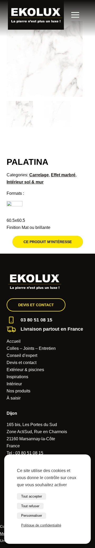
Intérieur (14, 384)
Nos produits (18, 391)
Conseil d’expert (22, 355)
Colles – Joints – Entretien (31, 348)
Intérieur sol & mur (25, 182)
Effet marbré (63, 175)
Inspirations (17, 377)
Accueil (14, 341)
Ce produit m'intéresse (47, 242)
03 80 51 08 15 (36, 319)
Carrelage (39, 175)
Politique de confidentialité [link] (41, 525)
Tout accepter (31, 496)
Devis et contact (36, 305)
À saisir (14, 398)
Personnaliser (31, 516)
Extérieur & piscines (25, 369)
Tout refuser (30, 506)
